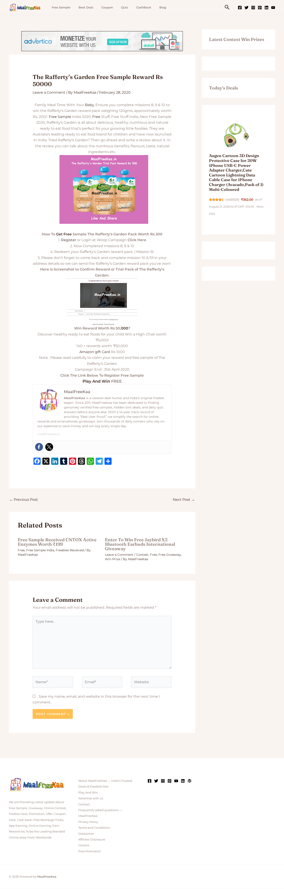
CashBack (143, 7)
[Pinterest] (260, 8)
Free (96, 117)
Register (68, 240)
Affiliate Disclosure (91, 839)
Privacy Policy (88, 822)
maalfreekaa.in (48, 434)
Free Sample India (40, 550)
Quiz (124, 7)
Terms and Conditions (94, 827)
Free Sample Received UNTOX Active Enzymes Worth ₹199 (57, 542)
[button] (227, 7)
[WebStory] (189, 781)
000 (124, 328)
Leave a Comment (49, 92)
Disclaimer (86, 833)
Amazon (86, 352)
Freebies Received (70, 550)
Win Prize (112, 559)
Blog (162, 7)
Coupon (107, 7)
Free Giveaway (169, 555)
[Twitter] (246, 8)
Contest (142, 555)
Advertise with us (90, 798)
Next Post (184, 499)
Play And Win (96, 381)
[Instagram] (253, 8)
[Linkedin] (266, 8)
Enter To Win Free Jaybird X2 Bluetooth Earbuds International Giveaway (140, 544)
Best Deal (86, 7)
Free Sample (61, 7)
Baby (89, 105)
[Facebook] (240, 8)
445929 (232, 200)
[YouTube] (273, 8)
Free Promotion (89, 851)
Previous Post (23, 499)
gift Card (102, 352)
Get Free (64, 234)
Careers (83, 845)
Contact (84, 804)
